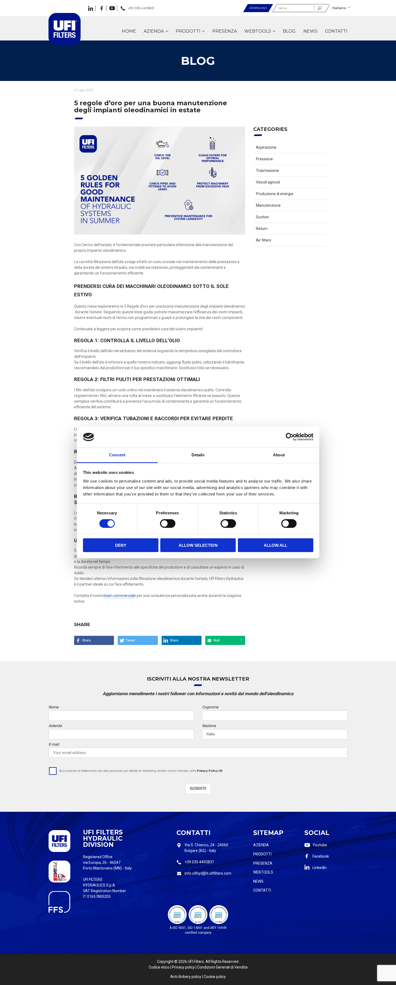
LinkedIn (319, 867)
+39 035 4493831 (199, 862)
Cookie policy (215, 976)
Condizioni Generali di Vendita (222, 967)
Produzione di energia (274, 194)
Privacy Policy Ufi (210, 771)
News (258, 881)
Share (86, 640)
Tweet (130, 640)
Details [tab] (198, 455)
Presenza (262, 863)
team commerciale (119, 595)
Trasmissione (267, 170)
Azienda (261, 845)
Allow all (275, 545)
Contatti (262, 890)
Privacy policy (183, 967)
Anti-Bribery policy (185, 976)
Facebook (320, 856)
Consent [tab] (117, 455)
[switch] (167, 523)
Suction (262, 217)
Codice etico (159, 967)
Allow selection (198, 545)
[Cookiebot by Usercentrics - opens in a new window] (289, 437)
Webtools (263, 872)
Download (258, 8)
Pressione (264, 159)
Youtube (319, 845)
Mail (216, 640)
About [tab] (279, 455)
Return (262, 228)
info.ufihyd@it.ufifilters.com (208, 873)
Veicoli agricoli (268, 182)
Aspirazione (266, 147)
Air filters (263, 240)
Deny (120, 545)
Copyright (165, 961)
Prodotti (262, 854)
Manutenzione (268, 205)
